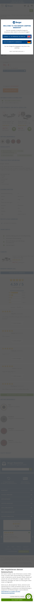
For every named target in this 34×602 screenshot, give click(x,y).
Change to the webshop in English (14, 36)
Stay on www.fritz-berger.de (12, 42)
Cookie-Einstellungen (17, 596)
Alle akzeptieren (17, 599)
